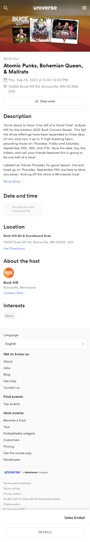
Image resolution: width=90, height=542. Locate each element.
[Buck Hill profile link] (45, 273)
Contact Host (13, 293)
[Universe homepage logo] (45, 8)
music (9, 316)
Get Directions (14, 248)
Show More (11, 181)
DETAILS (45, 532)
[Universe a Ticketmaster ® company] (45, 472)
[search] (5, 8)
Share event (47, 101)
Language (10, 335)
